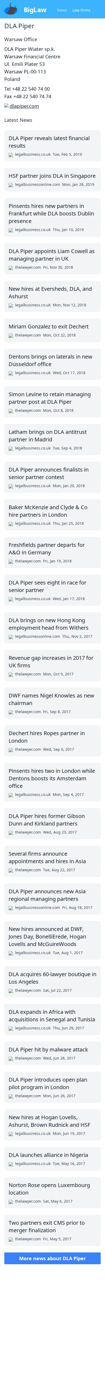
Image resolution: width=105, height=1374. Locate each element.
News (62, 10)
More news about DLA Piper (52, 1258)
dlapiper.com (24, 106)
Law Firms (81, 10)
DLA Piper (19, 25)
